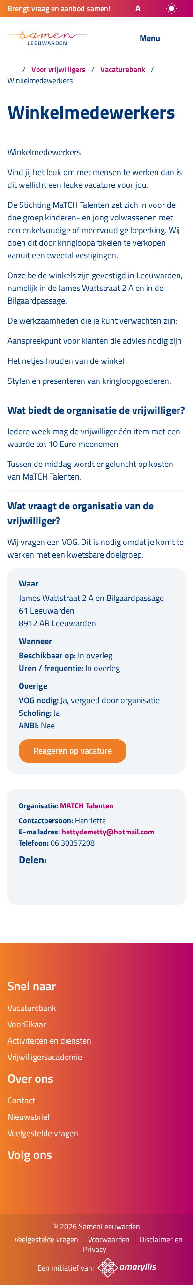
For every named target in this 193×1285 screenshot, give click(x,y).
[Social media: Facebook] (18, 1179)
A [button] (138, 8)
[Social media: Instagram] (45, 1179)
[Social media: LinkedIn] (71, 1179)
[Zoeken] (109, 38)
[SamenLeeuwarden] (47, 38)
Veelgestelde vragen (46, 1239)
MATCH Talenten (86, 805)
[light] (171, 8)
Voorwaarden (109, 1239)
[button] (130, 8)
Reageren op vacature (72, 750)
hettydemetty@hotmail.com (108, 831)
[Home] (12, 69)
